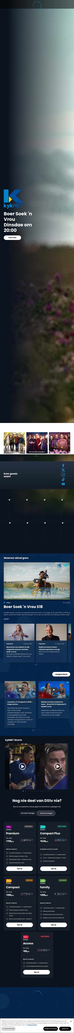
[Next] (67, 766)
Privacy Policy (32, 1025)
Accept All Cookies (50, 1029)
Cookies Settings (8, 1029)
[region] (37, 1025)
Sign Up (19, 869)
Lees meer (12, 237)
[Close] (71, 1021)
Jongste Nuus (61, 674)
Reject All (65, 1029)
